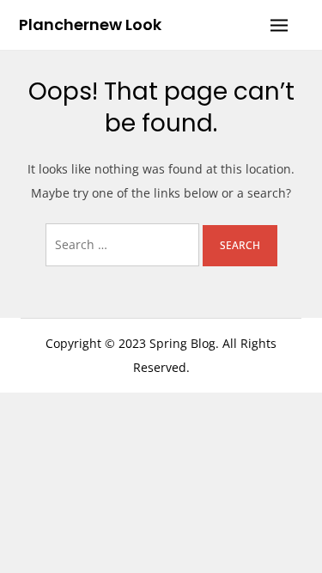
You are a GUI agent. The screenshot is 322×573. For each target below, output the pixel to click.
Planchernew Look (90, 24)
